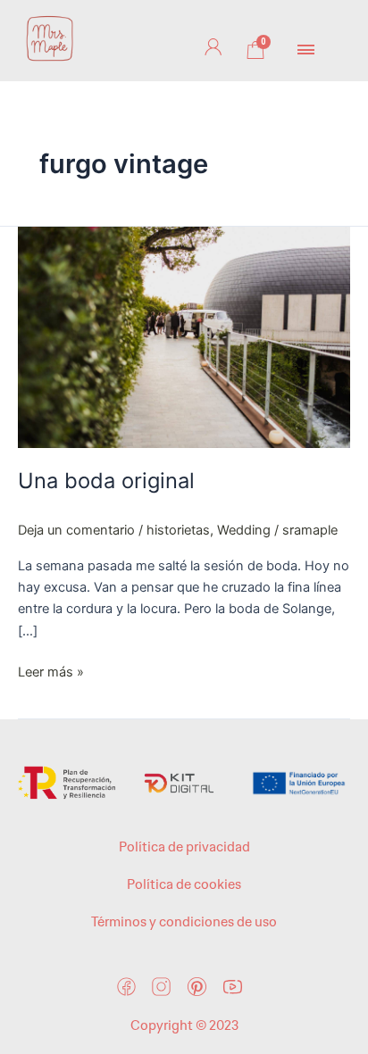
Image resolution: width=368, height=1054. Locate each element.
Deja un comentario (76, 530)
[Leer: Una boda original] (184, 336)
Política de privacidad (184, 847)
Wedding (244, 530)
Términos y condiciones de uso (184, 922)
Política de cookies (184, 884)
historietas (178, 530)
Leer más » (51, 670)
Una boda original (106, 481)
